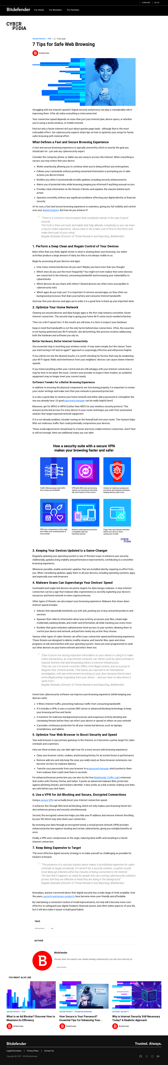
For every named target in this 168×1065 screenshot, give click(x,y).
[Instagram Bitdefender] (152, 1056)
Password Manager (83, 1012)
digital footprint (51, 210)
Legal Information (14, 1051)
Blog (157, 3)
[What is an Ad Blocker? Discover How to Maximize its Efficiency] (31, 995)
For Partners (73, 10)
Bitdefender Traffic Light (107, 777)
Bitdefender (44, 53)
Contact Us (49, 1051)
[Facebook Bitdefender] (140, 1056)
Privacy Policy (33, 1051)
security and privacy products (59, 896)
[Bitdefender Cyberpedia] (16, 26)
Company (146, 3)
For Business (55, 10)
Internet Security (120, 1012)
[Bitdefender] (18, 9)
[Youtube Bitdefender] (158, 1056)
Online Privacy (39, 39)
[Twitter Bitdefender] (146, 1056)
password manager (74, 400)
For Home (39, 10)
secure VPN (47, 800)
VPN (49, 39)
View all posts (61, 967)
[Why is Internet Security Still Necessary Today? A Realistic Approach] (136, 995)
